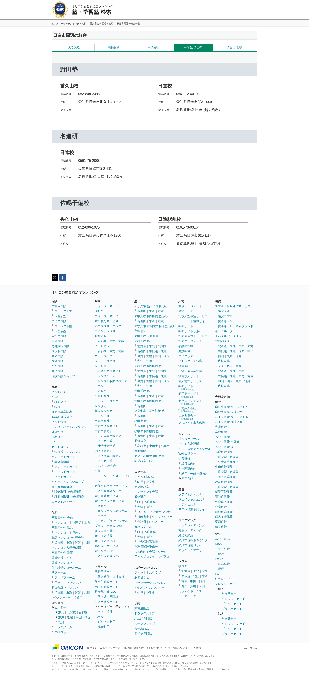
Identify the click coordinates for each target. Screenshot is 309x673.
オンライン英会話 (146, 491)
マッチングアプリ (190, 550)
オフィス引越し (105, 531)
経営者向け (188, 463)
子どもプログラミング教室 (152, 556)
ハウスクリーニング (108, 326)
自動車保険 (59, 306)
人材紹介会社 (187, 409)
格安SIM (223, 311)
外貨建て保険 (224, 501)
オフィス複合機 (105, 540)
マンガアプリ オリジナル (111, 521)
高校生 (141, 446)
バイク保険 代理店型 (228, 421)
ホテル (99, 616)
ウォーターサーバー (108, 306)
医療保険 (57, 361)
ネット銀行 (59, 421)
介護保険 (221, 506)
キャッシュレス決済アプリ (69, 482)
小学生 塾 (140, 421)
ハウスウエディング (191, 525)
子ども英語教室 (144, 476)
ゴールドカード (64, 471)
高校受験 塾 (142, 341)
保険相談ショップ (63, 376)
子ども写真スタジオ (108, 491)
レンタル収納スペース (112, 381)
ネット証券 (59, 391)
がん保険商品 (224, 482)
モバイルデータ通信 (228, 336)
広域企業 (224, 361)
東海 (69, 542)
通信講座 (140, 496)
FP (139, 501)
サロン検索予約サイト (193, 509)
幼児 (140, 482)
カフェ (99, 481)
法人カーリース (188, 438)
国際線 (114, 596)
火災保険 (57, 341)
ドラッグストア (144, 613)
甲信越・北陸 (158, 351)
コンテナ (104, 386)
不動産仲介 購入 (62, 527)
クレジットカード (63, 457)
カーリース (102, 416)
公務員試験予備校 (146, 546)
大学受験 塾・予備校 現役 (151, 306)
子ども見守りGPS (107, 556)
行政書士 (143, 516)
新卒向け (187, 478)
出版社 (102, 515)
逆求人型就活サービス (193, 316)
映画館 (182, 566)
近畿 (78, 542)
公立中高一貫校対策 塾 (149, 411)
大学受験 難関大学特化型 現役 (154, 326)
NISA (55, 397)
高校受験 (114, 47)
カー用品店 (141, 628)
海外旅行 (118, 576)
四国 (221, 356)
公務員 (141, 521)
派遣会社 (184, 366)
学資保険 (57, 371)
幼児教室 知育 (143, 461)
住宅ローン (59, 437)
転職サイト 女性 (189, 331)
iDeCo (219, 559)
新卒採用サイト (188, 395)
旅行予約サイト (105, 571)
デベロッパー (63, 632)
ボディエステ (187, 504)
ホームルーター (225, 331)
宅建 (140, 506)
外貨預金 (57, 432)
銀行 (57, 407)
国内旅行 (104, 576)
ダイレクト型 (63, 311)
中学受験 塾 (142, 391)
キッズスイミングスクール (150, 587)
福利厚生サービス (106, 546)
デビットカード (62, 476)
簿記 (149, 506)
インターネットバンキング (69, 427)
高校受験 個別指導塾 (148, 366)
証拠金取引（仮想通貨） (70, 496)
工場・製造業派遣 (190, 371)
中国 (250, 351)
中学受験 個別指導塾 (148, 401)
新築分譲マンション (65, 587)
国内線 (102, 596)
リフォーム (59, 572)
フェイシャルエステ (191, 499)
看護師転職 (185, 346)
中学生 (153, 446)
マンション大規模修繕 (66, 547)
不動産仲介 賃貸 (62, 552)
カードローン (60, 446)
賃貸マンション (62, 562)
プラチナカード (232, 608)
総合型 (102, 506)
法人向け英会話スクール (150, 551)
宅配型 (102, 391)
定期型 (234, 457)
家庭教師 (140, 451)
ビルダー (60, 607)
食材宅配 (101, 336)
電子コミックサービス (109, 501)
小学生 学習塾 (233, 47)
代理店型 (60, 316)
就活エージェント (190, 306)
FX (53, 441)
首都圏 (58, 542)
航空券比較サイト (106, 581)
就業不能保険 (224, 491)
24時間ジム (141, 577)
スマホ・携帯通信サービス (232, 306)
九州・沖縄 (144, 361)
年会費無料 (61, 462)
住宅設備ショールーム (66, 567)
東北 (61, 612)
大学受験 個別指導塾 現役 (151, 316)
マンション (61, 522)
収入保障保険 (227, 476)
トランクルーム (105, 376)
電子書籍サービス (106, 496)
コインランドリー (106, 331)
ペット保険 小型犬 (227, 441)
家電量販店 (141, 608)
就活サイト (185, 311)
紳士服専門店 (143, 618)
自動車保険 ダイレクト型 (231, 407)
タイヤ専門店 (143, 633)
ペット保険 (59, 351)
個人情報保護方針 (133, 647)
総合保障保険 (224, 512)
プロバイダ (222, 341)
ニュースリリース (110, 647)
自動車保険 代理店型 (228, 412)
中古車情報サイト (106, 426)
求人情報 (196, 647)
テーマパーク (187, 596)
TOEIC (141, 512)
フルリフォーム (64, 577)
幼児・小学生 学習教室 (149, 456)
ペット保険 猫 (224, 446)
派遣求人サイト (188, 376)
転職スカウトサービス (193, 336)
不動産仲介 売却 (62, 517)
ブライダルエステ (190, 494)
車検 (98, 471)
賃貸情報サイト (62, 557)
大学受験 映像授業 (146, 336)
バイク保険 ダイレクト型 (231, 416)
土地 (87, 522)
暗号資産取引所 (62, 487)
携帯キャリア (227, 321)
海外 (109, 611)
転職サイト (185, 326)
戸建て (76, 522)
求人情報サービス (190, 381)
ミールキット (103, 346)
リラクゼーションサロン (150, 582)
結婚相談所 (185, 535)
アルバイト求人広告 (191, 422)
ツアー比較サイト (106, 601)
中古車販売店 (103, 431)
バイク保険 (59, 321)
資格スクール (143, 526)
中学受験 (153, 47)
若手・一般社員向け (194, 473)
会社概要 (92, 647)
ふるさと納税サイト (108, 371)
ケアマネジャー (162, 516)
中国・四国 (83, 617)
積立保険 (221, 526)
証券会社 (60, 402)
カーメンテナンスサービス (112, 476)
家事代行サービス (106, 321)
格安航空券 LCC (105, 591)
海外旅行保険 (60, 346)
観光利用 (104, 626)
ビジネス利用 (106, 621)
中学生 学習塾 (193, 47)
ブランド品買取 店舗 (108, 526)
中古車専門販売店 (109, 436)
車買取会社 (102, 421)
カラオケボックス (190, 591)
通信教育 (140, 441)
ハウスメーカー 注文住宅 (67, 597)
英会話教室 (141, 487)
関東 (205, 571)
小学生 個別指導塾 (146, 431)
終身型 (222, 457)
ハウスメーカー (64, 627)
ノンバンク (73, 451)
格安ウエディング (190, 530)
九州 (87, 542)
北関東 (71, 612)
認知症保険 (222, 496)
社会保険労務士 (159, 512)
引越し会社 (102, 396)
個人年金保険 (224, 516)
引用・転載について (176, 647)
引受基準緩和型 (228, 462)
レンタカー (102, 406)
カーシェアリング (106, 401)
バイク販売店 (103, 451)
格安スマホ (225, 316)
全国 (202, 586)
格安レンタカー (105, 411)
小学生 (165, 446)
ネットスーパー (105, 356)
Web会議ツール (188, 453)
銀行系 (58, 451)
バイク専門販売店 (109, 456)
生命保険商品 (224, 466)
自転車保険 (59, 336)
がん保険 (57, 366)
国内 (101, 611)
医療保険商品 (224, 451)
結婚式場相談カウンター (194, 540)
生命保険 (57, 356)
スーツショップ (144, 623)
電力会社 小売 (104, 551)
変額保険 (221, 521)
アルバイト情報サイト (193, 321)
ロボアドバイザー (63, 501)
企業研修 (184, 458)
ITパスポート (157, 521)
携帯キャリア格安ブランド (235, 326)
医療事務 (150, 501)
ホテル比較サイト (106, 586)
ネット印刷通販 (188, 443)
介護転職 (184, 351)
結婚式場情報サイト (191, 545)
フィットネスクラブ (147, 572)
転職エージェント (190, 341)
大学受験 (74, 47)
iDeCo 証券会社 (62, 416)
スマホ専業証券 (62, 412)
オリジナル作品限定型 (112, 510)
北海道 (141, 346)
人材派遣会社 (187, 417)
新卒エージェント (190, 402)
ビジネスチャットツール (194, 448)
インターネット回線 (228, 366)
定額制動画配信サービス (111, 485)
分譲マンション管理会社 (68, 537)
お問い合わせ (154, 647)
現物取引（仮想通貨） (69, 491)
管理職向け (188, 468)
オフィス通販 (103, 535)
